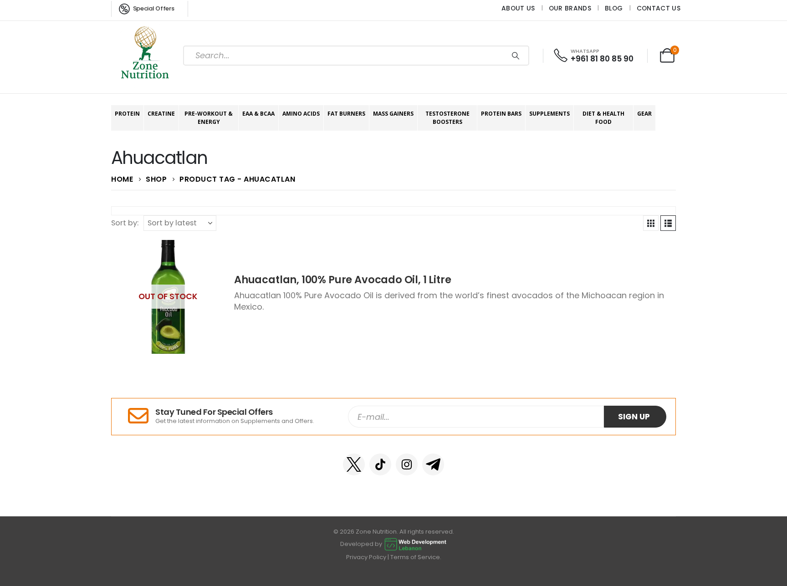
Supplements (549, 113)
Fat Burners (346, 113)
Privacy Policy (366, 557)
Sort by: (124, 223)
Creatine (161, 113)
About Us (518, 8)
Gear (644, 113)
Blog (614, 8)
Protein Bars (501, 113)
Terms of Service (415, 557)
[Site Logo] (145, 55)
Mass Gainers (393, 113)
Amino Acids (301, 113)
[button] (651, 223)
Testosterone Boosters (447, 118)
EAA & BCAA (258, 113)
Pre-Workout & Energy (208, 118)
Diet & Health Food (603, 118)
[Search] (515, 55)
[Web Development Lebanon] (415, 544)
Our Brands (570, 8)
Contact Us (658, 8)
